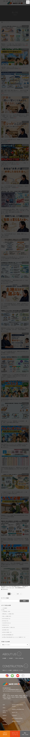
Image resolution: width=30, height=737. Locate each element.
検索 (24, 600)
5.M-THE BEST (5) (6, 618)
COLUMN (5, 724)
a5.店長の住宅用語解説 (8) (7, 634)
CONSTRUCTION (12, 666)
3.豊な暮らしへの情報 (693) (8, 613)
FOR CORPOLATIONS (17, 718)
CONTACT (14, 715)
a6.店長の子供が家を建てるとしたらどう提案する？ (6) (13, 637)
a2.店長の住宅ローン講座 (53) (8, 627)
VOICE (4, 718)
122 (18, 594)
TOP (4, 704)
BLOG (4, 721)
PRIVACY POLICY (16, 721)
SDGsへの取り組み (19, 658)
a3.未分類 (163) (5, 629)
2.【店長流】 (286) (6, 611)
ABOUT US (9, 654)
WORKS (5, 715)
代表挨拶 (11, 658)
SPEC (4, 707)
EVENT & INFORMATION (18, 709)
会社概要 (4, 658)
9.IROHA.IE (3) (5, 625)
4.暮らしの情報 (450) (6, 616)
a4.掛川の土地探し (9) (6, 632)
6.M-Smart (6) (5, 620)
